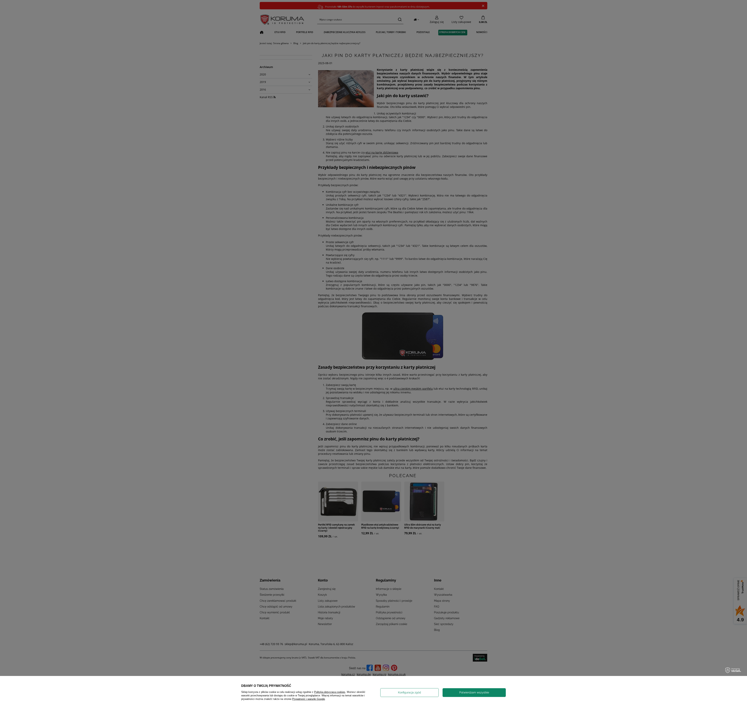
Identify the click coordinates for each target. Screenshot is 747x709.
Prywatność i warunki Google (308, 699)
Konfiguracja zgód (409, 692)
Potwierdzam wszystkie (474, 692)
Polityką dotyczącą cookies (329, 692)
